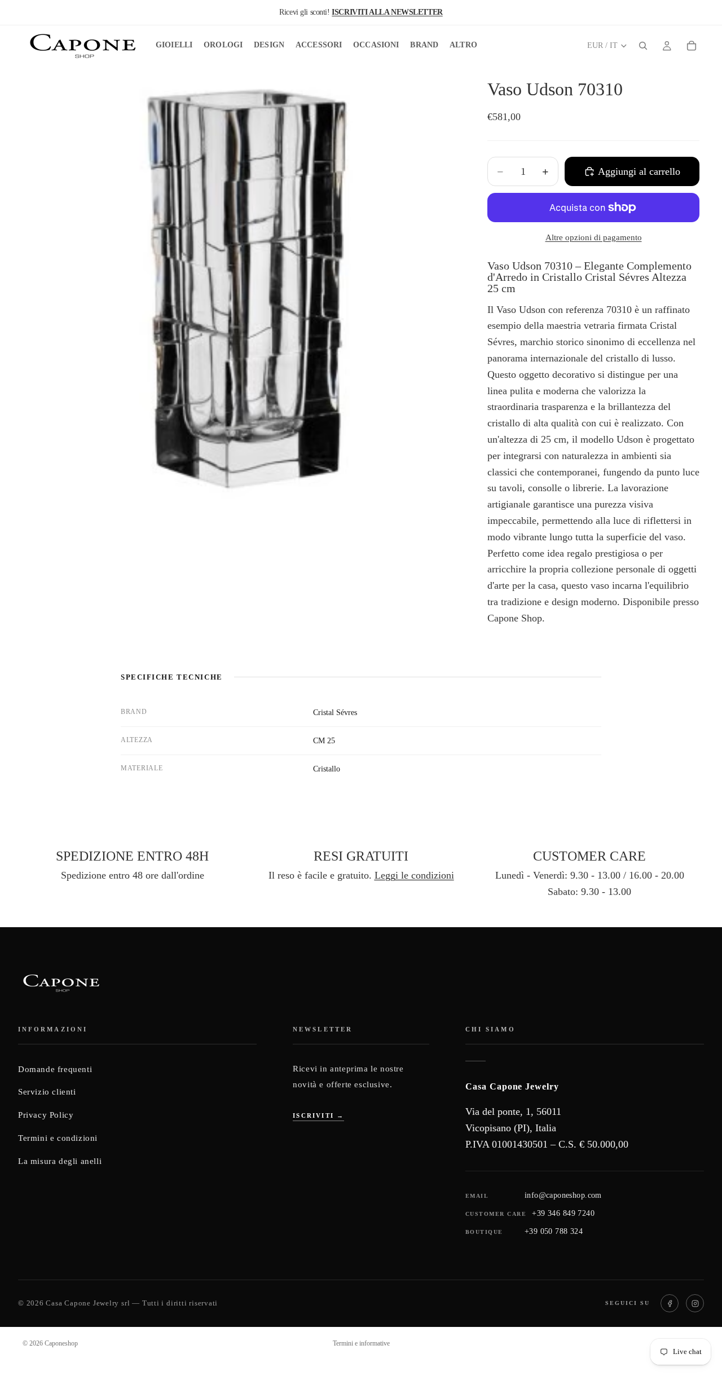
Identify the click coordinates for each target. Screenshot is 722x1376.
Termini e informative (361, 1343)
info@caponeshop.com (563, 1195)
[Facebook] (670, 1303)
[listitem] (463, 46)
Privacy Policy (45, 1114)
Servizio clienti (47, 1091)
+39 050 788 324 (554, 1231)
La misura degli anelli (60, 1161)
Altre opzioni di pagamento (593, 237)
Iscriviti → (318, 1115)
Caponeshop (61, 1343)
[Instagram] (695, 1303)
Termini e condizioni (58, 1138)
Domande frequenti (55, 1069)
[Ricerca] (643, 45)
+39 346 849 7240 (563, 1213)
